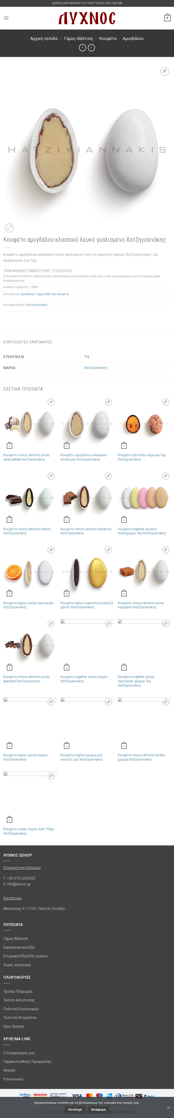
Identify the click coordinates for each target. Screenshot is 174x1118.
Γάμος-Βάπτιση (78, 38)
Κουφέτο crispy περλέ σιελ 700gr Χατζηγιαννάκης (28, 831)
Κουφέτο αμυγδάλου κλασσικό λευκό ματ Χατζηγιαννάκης (83, 457)
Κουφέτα (107, 38)
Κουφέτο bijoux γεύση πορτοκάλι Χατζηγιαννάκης (28, 605)
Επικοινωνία (13, 1079)
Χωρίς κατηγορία (17, 965)
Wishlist (9, 1070)
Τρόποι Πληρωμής (18, 991)
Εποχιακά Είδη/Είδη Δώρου (25, 956)
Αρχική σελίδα (44, 38)
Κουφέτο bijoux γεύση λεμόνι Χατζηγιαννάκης (25, 757)
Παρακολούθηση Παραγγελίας (27, 1061)
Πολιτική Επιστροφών (21, 1009)
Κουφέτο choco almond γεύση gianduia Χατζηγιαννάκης (26, 679)
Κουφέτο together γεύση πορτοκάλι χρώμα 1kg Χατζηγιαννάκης (136, 681)
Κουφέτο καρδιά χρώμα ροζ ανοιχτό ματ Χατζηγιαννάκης (81, 757)
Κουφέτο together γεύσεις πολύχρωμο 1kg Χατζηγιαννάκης (142, 531)
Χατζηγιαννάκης (37, 304)
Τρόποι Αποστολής (19, 1000)
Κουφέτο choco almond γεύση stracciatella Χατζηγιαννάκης (26, 457)
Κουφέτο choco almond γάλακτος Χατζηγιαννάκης (86, 531)
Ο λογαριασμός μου (19, 1053)
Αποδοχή (75, 1109)
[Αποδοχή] (168, 1107)
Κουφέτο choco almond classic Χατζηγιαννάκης (27, 531)
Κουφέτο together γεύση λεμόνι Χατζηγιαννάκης (84, 679)
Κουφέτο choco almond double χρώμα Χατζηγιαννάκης (141, 757)
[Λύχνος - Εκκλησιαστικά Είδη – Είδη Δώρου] (87, 18)
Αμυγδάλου (133, 38)
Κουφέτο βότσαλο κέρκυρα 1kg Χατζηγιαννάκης (142, 457)
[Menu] (6, 18)
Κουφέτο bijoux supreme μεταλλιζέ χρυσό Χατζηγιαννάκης (86, 605)
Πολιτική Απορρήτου (20, 1017)
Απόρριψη (98, 1109)
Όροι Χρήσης (13, 1026)
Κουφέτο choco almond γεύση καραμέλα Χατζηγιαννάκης (141, 605)
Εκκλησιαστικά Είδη (19, 947)
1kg (86, 357)
